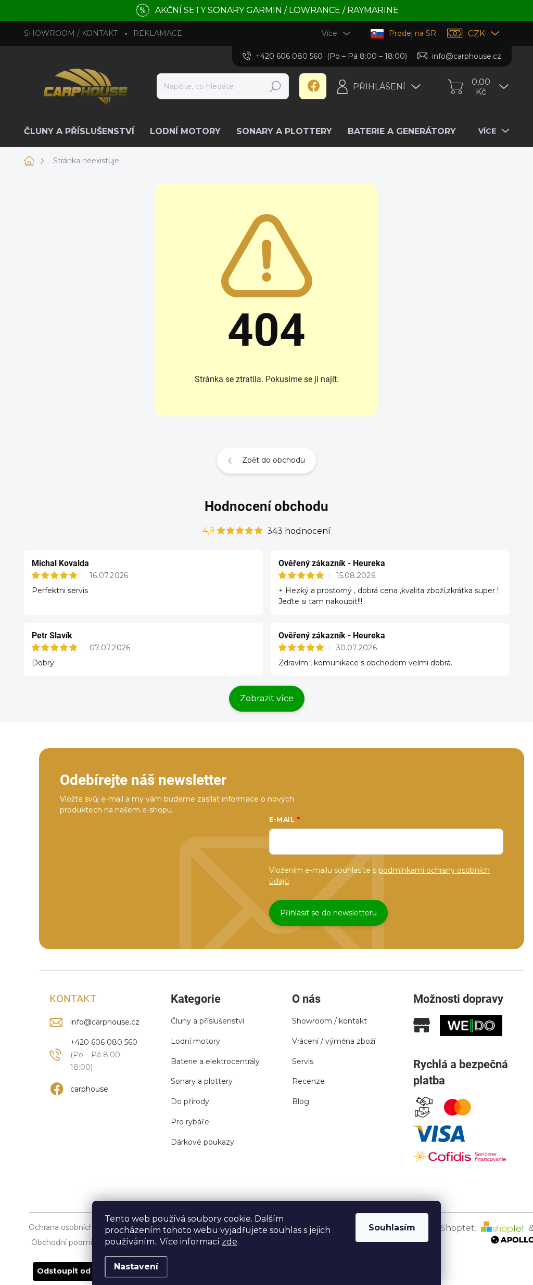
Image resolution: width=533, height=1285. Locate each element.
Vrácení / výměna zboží (333, 1041)
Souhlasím (392, 1227)
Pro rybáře (190, 1121)
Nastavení (136, 1266)
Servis (302, 1061)
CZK (476, 33)
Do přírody (190, 1101)
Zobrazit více (267, 698)
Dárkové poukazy (202, 1142)
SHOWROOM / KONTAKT (71, 33)
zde (229, 1242)
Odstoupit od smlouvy (81, 1271)
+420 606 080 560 (103, 1042)
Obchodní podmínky (68, 1242)
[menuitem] (83, 131)
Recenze (308, 1081)
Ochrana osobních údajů (72, 1227)
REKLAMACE (157, 33)
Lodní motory (195, 1041)
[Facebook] (312, 86)
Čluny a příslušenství (207, 1021)
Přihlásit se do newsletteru (328, 912)
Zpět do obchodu (273, 460)
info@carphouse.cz (104, 1022)
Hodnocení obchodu (266, 506)
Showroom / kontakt (329, 1021)
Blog (300, 1101)
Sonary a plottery (202, 1081)
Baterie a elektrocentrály (215, 1061)
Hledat (275, 86)
